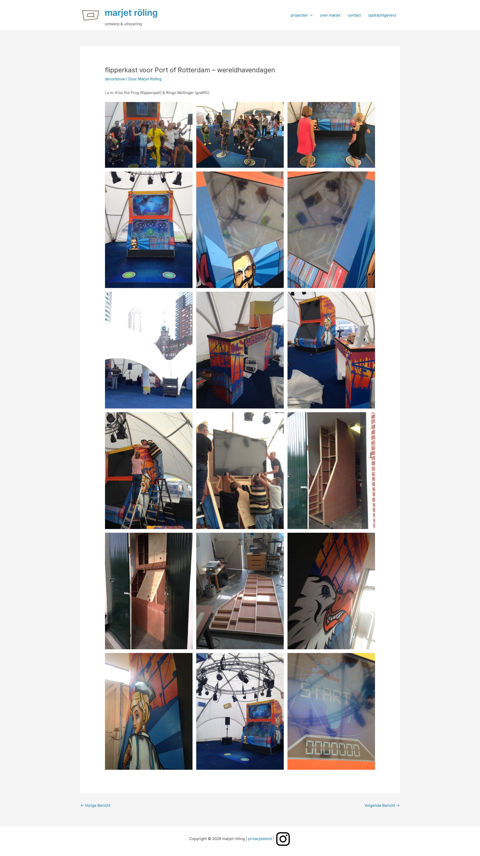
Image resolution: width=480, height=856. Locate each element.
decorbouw (115, 78)
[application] (310, 15)
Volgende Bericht (382, 805)
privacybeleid (260, 838)
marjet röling (131, 12)
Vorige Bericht (95, 805)
